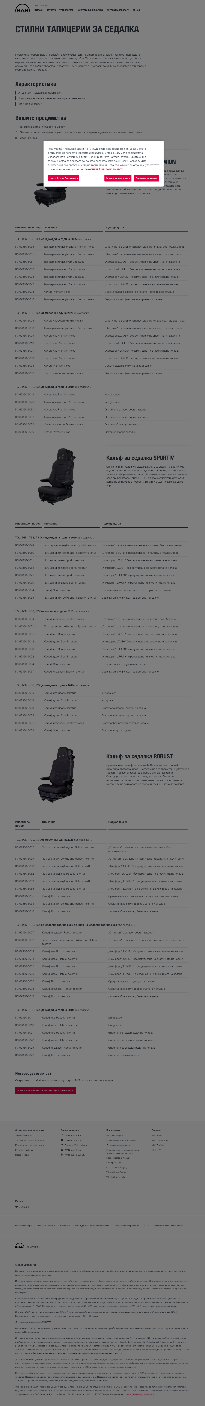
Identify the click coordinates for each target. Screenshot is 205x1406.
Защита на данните (111, 169)
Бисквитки (92, 169)
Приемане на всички (146, 178)
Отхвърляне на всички (118, 178)
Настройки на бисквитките (64, 178)
